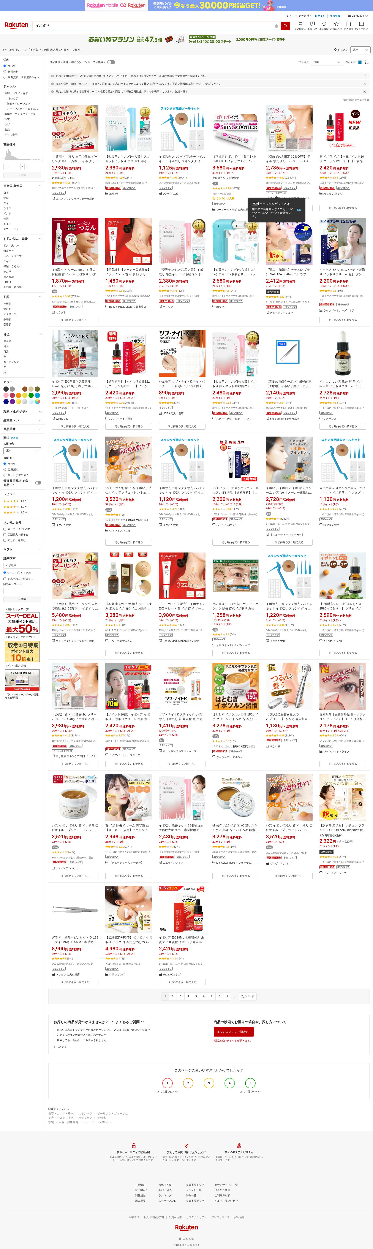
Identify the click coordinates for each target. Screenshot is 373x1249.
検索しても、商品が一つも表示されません (81, 1040)
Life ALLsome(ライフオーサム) (234, 862)
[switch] (38, 482)
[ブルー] (37, 395)
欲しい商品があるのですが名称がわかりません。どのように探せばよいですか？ (103, 1029)
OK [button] (299, 210)
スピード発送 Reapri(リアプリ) (234, 419)
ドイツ (7, 223)
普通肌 (7, 324)
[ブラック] (6, 389)
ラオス (7, 208)
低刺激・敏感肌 (12, 287)
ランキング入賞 (225, 198)
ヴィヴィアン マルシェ (229, 757)
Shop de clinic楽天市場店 (284, 419)
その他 (101, 1117)
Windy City (62, 419)
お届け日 (8, 458)
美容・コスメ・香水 (61, 1113)
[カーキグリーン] (37, 389)
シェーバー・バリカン (97, 1122)
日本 (6, 192)
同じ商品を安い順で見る (343, 208)
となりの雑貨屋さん (121, 641)
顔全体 (7, 341)
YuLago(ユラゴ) (332, 641)
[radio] (4, 66)
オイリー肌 (9, 314)
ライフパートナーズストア (338, 310)
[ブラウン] (24, 389)
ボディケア (85, 1117)
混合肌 (7, 308)
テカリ (7, 271)
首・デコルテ (11, 361)
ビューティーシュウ (281, 313)
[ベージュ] (31, 389)
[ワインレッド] (12, 395)
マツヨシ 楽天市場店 (68, 974)
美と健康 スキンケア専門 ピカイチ (76, 756)
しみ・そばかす (12, 256)
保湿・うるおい (12, 266)
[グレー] (12, 389)
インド (7, 213)
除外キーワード (12, 584)
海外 (15, 438)
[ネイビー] (6, 401)
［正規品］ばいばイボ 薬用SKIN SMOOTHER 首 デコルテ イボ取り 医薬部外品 (234, 161)
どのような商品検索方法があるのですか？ (81, 1035)
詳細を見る (181, 91)
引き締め (8, 276)
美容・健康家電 (68, 1122)
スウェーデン (11, 229)
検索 (23, 175)
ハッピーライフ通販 (121, 419)
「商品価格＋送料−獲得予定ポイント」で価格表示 (76, 62)
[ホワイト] (18, 389)
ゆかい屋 (275, 746)
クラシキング (117, 974)
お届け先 (8, 443)
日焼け (7, 281)
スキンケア (85, 1113)
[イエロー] (24, 395)
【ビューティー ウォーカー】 (287, 534)
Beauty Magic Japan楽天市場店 (127, 307)
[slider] (3, 159)
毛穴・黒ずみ (11, 245)
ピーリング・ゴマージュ (112, 1113)
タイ (6, 203)
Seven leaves (331, 525)
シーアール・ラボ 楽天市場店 (233, 209)
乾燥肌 (7, 303)
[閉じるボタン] (364, 76)
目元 (6, 346)
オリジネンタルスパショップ (233, 645)
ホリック (114, 193)
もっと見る (60, 1046)
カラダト (61, 312)
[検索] (285, 26)
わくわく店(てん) (333, 193)
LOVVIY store (171, 193)
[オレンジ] (18, 395)
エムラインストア (173, 862)
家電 (51, 1122)
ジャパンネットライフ (336, 751)
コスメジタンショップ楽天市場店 (75, 199)
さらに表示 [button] (11, 134)
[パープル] (12, 401)
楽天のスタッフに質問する (234, 1032)
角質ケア (8, 250)
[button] (358, 16)
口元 (6, 351)
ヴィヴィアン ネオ (120, 530)
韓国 (6, 218)
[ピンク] (6, 395)
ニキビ (7, 261)
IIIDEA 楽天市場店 (173, 413)
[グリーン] (31, 395)
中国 (6, 197)
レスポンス (329, 419)
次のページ (247, 996)
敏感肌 (7, 319)
